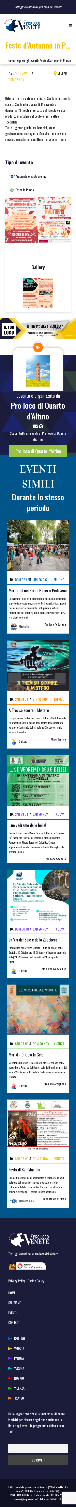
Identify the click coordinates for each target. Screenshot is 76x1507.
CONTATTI (14, 1322)
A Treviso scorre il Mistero (29, 710)
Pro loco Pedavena (55, 624)
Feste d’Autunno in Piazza (55, 60)
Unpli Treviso (58, 739)
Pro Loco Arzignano (55, 1084)
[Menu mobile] (70, 25)
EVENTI (12, 1312)
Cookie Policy (36, 1280)
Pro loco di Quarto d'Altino (38, 411)
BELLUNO (19, 1338)
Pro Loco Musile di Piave (52, 1199)
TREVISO (18, 1398)
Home (11, 60)
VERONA (19, 1368)
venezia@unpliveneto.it (25, 1499)
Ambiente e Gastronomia (31, 176)
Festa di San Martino (24, 1169)
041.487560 (56, 1499)
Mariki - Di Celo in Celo (26, 1054)
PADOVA (19, 1358)
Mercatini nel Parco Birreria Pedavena (38, 590)
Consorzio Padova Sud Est (51, 969)
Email (11, 1441)
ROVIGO (19, 1378)
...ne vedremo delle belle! (27, 825)
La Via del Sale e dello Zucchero (33, 939)
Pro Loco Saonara (55, 859)
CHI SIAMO (14, 1302)
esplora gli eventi (27, 60)
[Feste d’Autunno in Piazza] (38, 221)
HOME (11, 1292)
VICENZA (19, 1388)
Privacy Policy (16, 1280)
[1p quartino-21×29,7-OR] (38, 293)
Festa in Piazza (25, 189)
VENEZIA (19, 1348)
